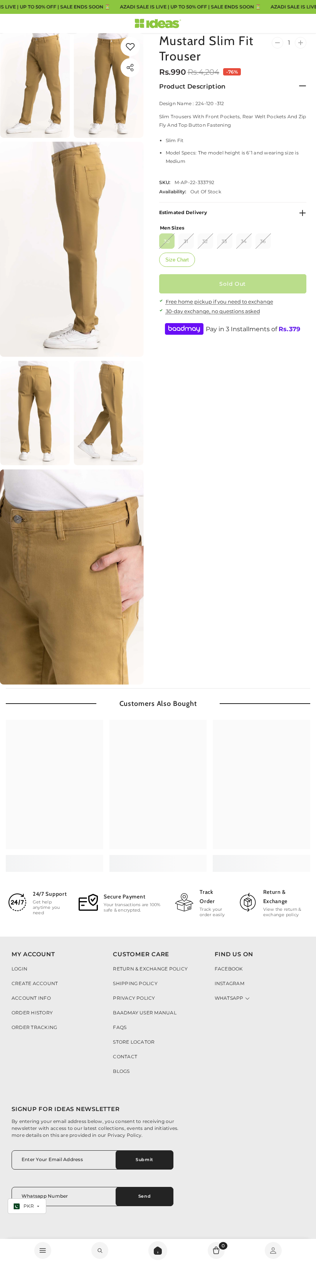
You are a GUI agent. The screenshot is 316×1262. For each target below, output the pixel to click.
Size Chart (177, 260)
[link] (130, 46)
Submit (144, 1159)
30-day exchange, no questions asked (213, 311)
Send (144, 1196)
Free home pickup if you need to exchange (219, 301)
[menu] (42, 1250)
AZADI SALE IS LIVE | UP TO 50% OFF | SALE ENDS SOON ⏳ (190, 7)
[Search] (158, 1250)
